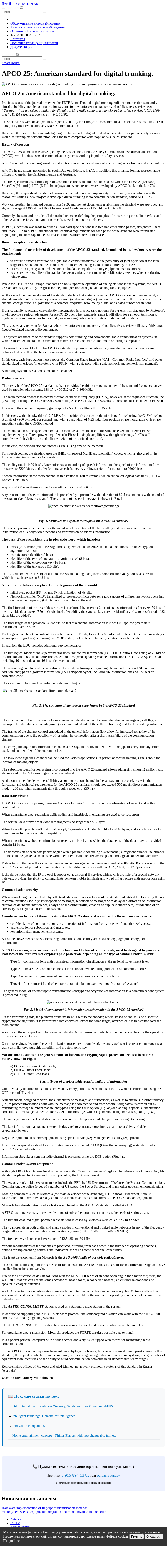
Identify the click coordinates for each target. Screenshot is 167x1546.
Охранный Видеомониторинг (32, 31)
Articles (15, 1519)
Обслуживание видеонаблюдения (35, 23)
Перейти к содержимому (20, 3)
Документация (21, 47)
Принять (136, 1536)
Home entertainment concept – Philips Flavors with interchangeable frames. (64, 1435)
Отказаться (153, 1536)
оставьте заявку (108, 1475)
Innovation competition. (28, 1426)
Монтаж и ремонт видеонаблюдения (37, 27)
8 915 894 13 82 (75, 1475)
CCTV (15, 1523)
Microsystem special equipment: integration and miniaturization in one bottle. (54, 1512)
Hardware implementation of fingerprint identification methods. (45, 1508)
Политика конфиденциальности (34, 43)
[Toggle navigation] (3, 8)
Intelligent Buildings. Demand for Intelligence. (44, 1416)
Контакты (17, 39)
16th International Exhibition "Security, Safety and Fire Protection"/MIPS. (63, 1406)
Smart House (11, 63)
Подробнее (11, 1541)
